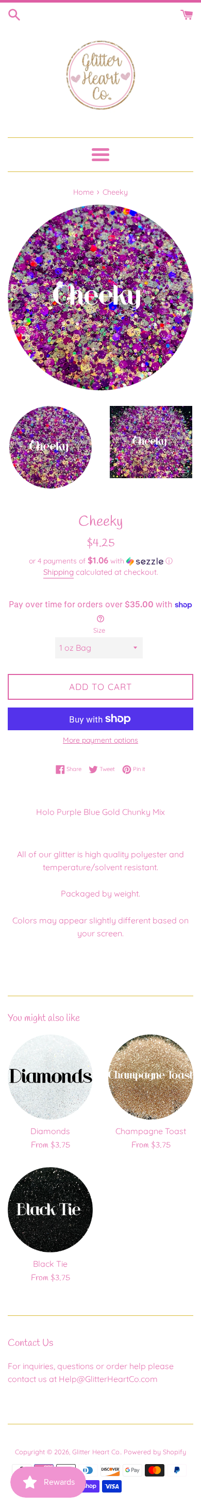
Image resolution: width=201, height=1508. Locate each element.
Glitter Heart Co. (96, 1452)
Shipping (58, 572)
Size (99, 630)
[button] (100, 561)
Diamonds (50, 1131)
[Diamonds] (50, 1077)
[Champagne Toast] (150, 1077)
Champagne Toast (150, 1131)
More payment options (100, 740)
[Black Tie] (50, 1209)
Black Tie (50, 1264)
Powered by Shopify (155, 1452)
